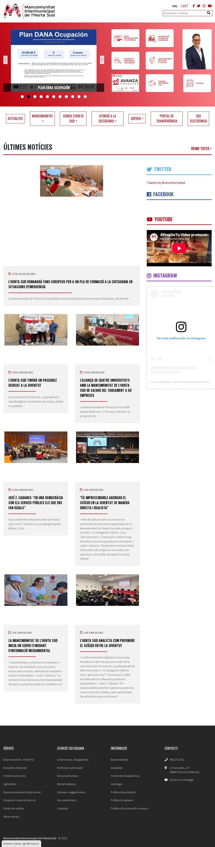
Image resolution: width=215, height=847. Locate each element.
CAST (185, 6)
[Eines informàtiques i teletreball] (127, 38)
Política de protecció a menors (129, 808)
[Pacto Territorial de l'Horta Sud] (127, 83)
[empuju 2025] (53, 60)
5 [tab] (47, 97)
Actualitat (15, 118)
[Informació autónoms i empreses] (159, 38)
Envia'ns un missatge (182, 780)
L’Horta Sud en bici (14, 776)
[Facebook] (193, 5)
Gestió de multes (13, 808)
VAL (175, 6)
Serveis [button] (136, 118)
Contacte (62, 808)
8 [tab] (66, 97)
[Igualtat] (159, 61)
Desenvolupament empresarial (22, 792)
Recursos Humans (67, 776)
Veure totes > (201, 148)
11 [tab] (85, 97)
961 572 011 (177, 760)
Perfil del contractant (70, 768)
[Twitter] (197, 5)
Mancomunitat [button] (42, 115)
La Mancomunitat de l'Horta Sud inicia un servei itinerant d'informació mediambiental (33, 645)
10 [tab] (79, 97)
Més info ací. (32, 843)
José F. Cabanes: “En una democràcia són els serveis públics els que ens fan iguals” (35, 502)
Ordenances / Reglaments (73, 760)
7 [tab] (60, 97)
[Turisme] (159, 83)
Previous (5, 60)
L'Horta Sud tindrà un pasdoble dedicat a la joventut (32, 383)
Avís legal (116, 784)
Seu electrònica (198, 118)
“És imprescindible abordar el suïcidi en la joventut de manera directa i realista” (105, 502)
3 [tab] (35, 97)
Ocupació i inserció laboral (19, 800)
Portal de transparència (166, 118)
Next (102, 60)
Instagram (164, 275)
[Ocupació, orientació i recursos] (127, 61)
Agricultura (9, 784)
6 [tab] (54, 97)
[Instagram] (203, 5)
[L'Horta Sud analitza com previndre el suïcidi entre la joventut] (107, 590)
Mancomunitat (119, 760)
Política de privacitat (123, 792)
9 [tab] (73, 97)
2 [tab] (28, 97)
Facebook (162, 194)
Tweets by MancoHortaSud (166, 182)
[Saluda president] (197, 49)
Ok (24, 843)
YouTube (163, 219)
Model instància (66, 784)
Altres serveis (11, 816)
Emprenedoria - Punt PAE (18, 760)
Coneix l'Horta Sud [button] (73, 118)
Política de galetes (122, 800)
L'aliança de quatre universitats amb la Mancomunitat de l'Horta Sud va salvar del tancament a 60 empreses (106, 388)
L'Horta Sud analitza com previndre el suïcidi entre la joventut (107, 643)
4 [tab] (41, 97)
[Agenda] (197, 83)
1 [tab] (22, 97)
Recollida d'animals (15, 768)
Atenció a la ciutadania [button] (107, 118)
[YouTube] (209, 5)
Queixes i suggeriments (71, 792)
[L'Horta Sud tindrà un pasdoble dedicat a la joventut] (35, 330)
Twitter (162, 169)
